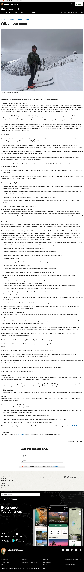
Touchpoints (55, 466)
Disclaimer (46, 564)
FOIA (2, 564)
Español (46, 483)
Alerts (66, 12)
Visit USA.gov (40, 568)
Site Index (47, 480)
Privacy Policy (5, 562)
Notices (24, 560)
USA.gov (67, 562)
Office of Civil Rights (71, 564)
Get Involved (33, 12)
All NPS (14, 499)
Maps (72, 12)
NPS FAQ (46, 560)
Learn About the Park (19, 12)
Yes (25, 456)
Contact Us (4, 488)
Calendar (77, 12)
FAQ (45, 477)
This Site (5, 499)
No (25, 460)
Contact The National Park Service (30, 563)
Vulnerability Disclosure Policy (73, 560)
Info (62, 12)
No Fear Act (47, 562)
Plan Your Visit (6, 12)
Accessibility (4, 560)
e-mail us (21, 434)
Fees (82, 12)
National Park (10, 9)
